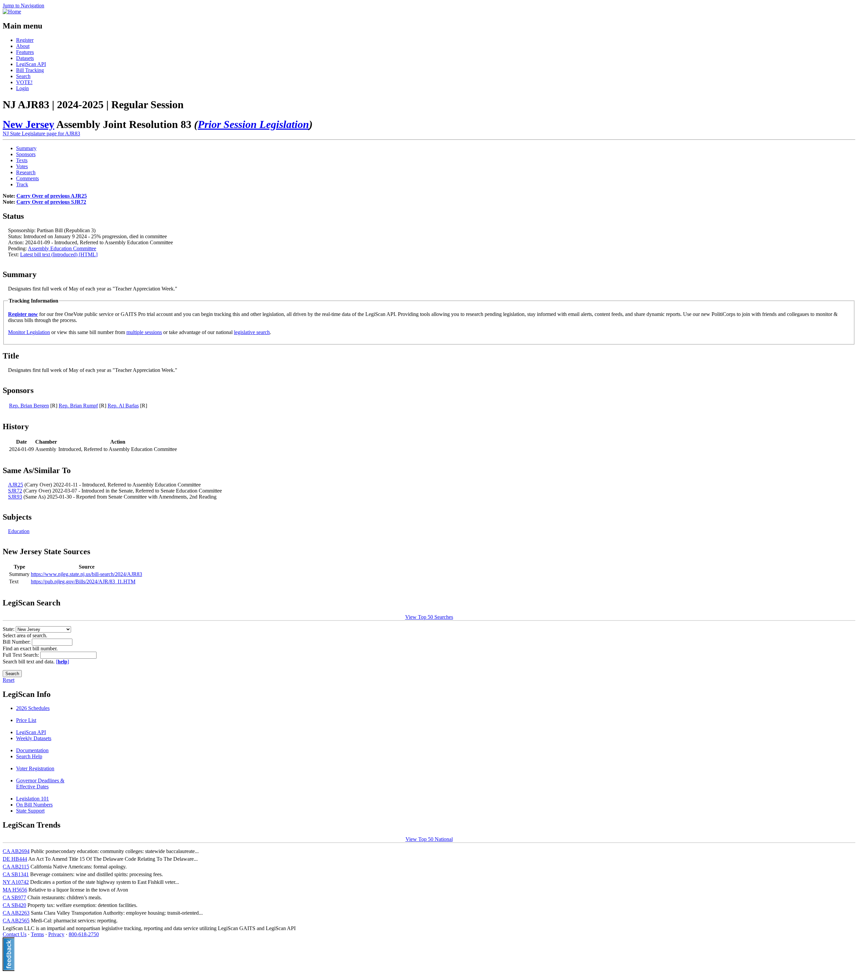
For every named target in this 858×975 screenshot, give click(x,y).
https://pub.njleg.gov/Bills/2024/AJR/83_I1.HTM (83, 581)
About (22, 46)
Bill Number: (17, 642)
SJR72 (15, 491)
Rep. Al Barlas (123, 405)
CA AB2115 (16, 866)
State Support (30, 811)
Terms (37, 934)
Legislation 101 (32, 798)
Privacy (56, 934)
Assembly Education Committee (62, 248)
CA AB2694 (16, 851)
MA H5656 (15, 890)
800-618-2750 (84, 934)
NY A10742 (16, 882)
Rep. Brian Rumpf (78, 405)
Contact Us (14, 934)
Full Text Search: (21, 655)
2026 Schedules (33, 708)
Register (25, 40)
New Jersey (28, 124)
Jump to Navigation (23, 5)
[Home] (12, 11)
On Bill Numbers (34, 804)
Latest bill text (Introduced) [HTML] (59, 254)
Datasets (25, 58)
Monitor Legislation (29, 332)
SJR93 (15, 497)
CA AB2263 (16, 913)
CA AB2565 (16, 920)
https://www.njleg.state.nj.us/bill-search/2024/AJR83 (86, 574)
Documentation (32, 750)
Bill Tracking (30, 70)
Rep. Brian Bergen (29, 405)
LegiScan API (31, 64)
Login (22, 88)
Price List (26, 720)
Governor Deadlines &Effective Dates (40, 783)
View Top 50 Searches (429, 617)
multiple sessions (144, 332)
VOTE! (24, 82)
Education (18, 531)
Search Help (29, 756)
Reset (8, 680)
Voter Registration (35, 768)
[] (62, 661)
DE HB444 (15, 859)
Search (23, 76)
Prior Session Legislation (253, 124)
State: (9, 629)
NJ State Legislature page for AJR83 (41, 133)
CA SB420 (14, 905)
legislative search (252, 332)
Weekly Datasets (33, 738)
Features (25, 52)
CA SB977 (14, 897)
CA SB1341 (16, 874)
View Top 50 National (429, 839)
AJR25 (15, 484)
